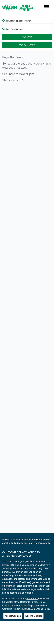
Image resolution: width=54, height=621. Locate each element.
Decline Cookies (33, 615)
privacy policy (45, 543)
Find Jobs (27, 37)
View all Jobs (27, 45)
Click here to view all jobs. (18, 74)
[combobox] (27, 21)
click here (32, 598)
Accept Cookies (13, 615)
